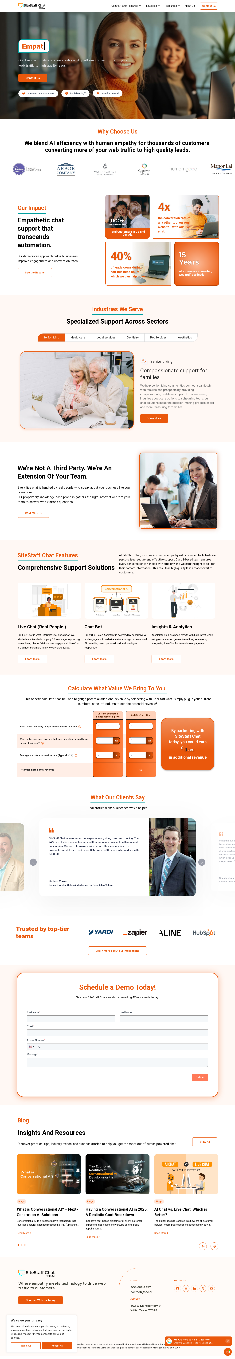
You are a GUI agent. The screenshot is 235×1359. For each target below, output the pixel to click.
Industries (151, 5)
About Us (190, 5)
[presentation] (203, 1246)
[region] (41, 1334)
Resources (171, 5)
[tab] (51, 338)
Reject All (25, 1345)
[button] (127, 6)
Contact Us (209, 6)
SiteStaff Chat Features (124, 5)
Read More (23, 1236)
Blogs (21, 1201)
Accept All (57, 1345)
